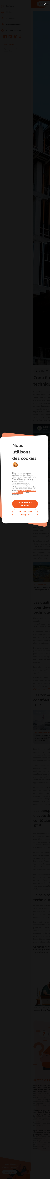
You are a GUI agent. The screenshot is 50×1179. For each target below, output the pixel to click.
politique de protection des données (24, 492)
